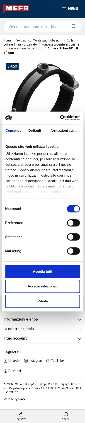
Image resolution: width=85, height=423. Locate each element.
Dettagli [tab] (34, 130)
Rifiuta (42, 301)
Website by (10, 399)
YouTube (57, 360)
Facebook (15, 371)
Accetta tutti (42, 271)
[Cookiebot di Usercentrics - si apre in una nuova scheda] (60, 118)
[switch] (73, 222)
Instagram (35, 360)
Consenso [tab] (13, 130)
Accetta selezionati (43, 286)
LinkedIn (14, 360)
